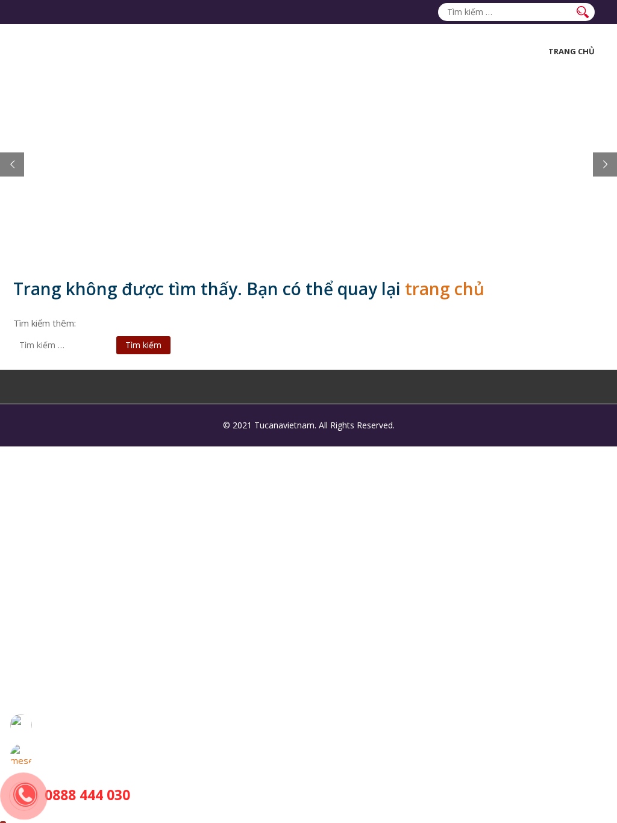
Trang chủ (571, 51)
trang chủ (444, 288)
